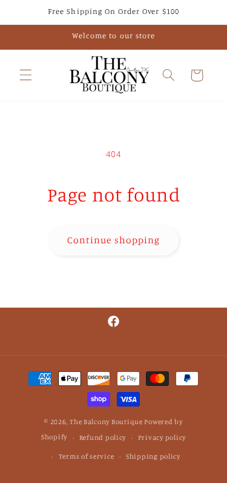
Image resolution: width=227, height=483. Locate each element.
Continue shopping (113, 240)
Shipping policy (153, 456)
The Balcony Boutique (106, 421)
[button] (25, 75)
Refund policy (103, 437)
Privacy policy (162, 437)
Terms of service (86, 456)
